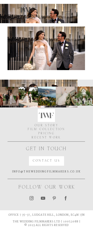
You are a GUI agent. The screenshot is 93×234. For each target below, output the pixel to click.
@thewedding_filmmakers (58, 83)
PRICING (46, 133)
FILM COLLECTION (46, 129)
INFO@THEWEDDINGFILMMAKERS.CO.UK (46, 172)
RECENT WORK (46, 137)
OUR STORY (47, 125)
